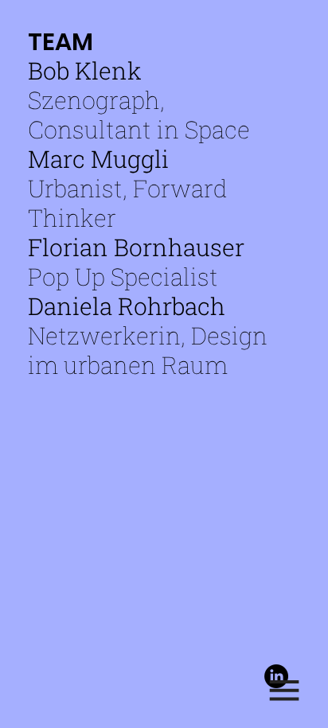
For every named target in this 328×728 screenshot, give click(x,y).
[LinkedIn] (276, 676)
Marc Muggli (98, 158)
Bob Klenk (85, 70)
